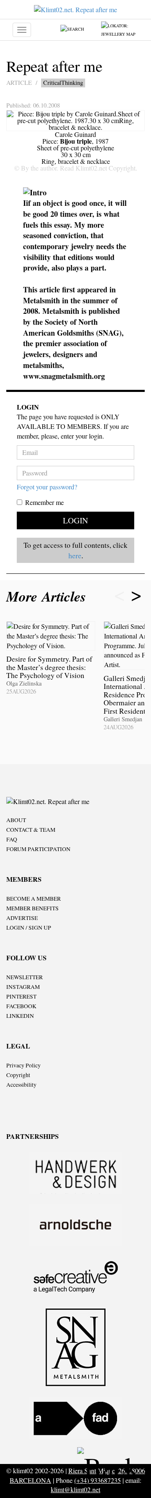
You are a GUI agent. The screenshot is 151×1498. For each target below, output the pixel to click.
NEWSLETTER (24, 977)
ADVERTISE (22, 918)
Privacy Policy (23, 1065)
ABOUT (16, 820)
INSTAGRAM (23, 987)
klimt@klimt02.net (75, 1489)
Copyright (18, 1075)
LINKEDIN (20, 1016)
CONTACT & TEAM (30, 829)
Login (75, 520)
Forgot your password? (47, 486)
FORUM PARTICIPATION (38, 849)
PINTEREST (21, 996)
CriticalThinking (63, 83)
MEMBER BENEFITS (32, 908)
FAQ (11, 839)
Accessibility (21, 1084)
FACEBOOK (21, 1006)
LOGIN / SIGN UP (28, 927)
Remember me (44, 502)
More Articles (48, 596)
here (74, 555)
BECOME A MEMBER (33, 898)
